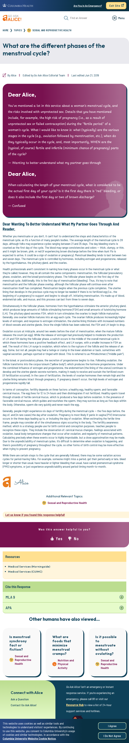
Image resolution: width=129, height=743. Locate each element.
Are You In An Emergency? (88, 5)
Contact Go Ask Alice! (24, 705)
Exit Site (114, 5)
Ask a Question (20, 699)
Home (6, 30)
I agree (112, 726)
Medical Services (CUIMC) (25, 571)
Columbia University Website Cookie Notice (29, 738)
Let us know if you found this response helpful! (35, 515)
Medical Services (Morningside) (29, 566)
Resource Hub (75, 705)
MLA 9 (10, 597)
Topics (18, 30)
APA (9, 607)
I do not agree (112, 736)
